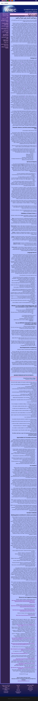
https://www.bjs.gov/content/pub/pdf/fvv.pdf (19, 653)
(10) (35, 441)
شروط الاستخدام (30, 689)
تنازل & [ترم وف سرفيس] (6, 685)
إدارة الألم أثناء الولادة (4, 28)
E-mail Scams (6, 692)
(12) (31, 546)
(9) (36, 213)
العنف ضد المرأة (5, 15)
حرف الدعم (18, 689)
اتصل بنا (30, 690)
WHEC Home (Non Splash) (5, 47)
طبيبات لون (30, 686)
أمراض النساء (6, 30)
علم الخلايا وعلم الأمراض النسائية (5, 35)
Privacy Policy (6, 691)
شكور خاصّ (18, 690)
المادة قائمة (27, 15)
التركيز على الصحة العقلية (5, 32)
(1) (21, 63)
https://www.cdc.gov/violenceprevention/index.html (25, 615)
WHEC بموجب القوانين (30, 685)
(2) (32, 65)
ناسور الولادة (6, 42)
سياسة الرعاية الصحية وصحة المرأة (4, 45)
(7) (36, 143)
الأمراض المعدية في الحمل (5, 26)
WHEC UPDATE (5, 14)
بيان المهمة (18, 685)
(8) (36, 171)
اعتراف (18, 686)
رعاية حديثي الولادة (5, 18)
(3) (23, 88)
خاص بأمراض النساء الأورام (5, 38)
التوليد (7, 17)
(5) (34, 102)
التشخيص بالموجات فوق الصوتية (5, 24)
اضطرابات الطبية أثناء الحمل (4, 21)
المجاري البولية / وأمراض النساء (5, 40)
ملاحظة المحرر (33, 15)
